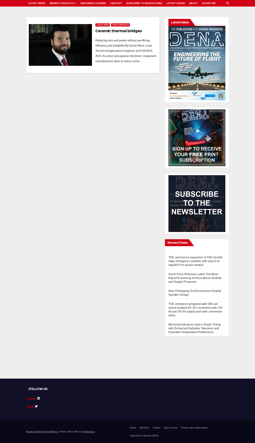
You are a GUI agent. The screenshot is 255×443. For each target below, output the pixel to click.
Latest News (36, 3)
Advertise (209, 3)
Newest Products (62, 3)
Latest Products (120, 25)
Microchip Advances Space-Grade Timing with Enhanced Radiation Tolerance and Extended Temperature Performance (194, 328)
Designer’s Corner (93, 3)
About (193, 3)
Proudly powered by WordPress (42, 431)
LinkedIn (31, 398)
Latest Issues (175, 3)
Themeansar (88, 431)
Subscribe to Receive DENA (144, 3)
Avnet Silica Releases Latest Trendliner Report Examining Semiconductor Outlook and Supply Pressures (195, 278)
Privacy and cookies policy (194, 427)
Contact (116, 3)
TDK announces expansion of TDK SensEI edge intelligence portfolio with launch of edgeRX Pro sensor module (195, 261)
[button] (227, 3)
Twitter (30, 406)
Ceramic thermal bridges (118, 31)
